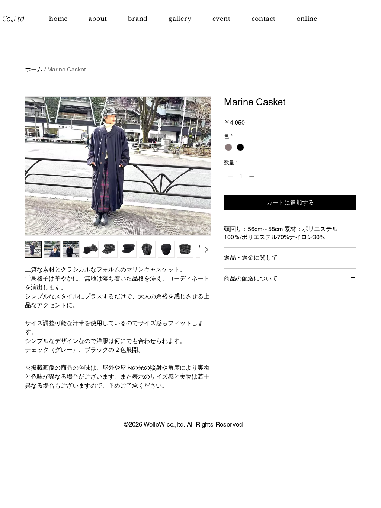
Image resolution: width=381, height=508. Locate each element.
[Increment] (252, 176)
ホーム (34, 69)
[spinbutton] (241, 176)
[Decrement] (229, 176)
